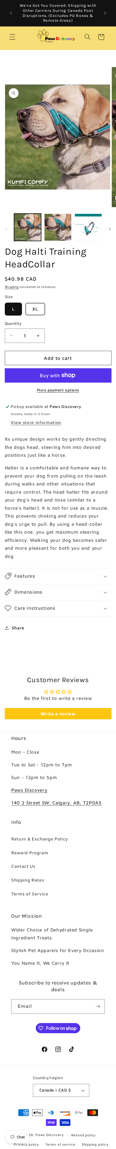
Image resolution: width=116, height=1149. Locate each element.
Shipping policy (95, 1144)
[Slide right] (110, 229)
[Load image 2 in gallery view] (58, 227)
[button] (12, 37)
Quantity (13, 323)
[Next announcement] (105, 13)
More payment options (58, 390)
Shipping (12, 287)
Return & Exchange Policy (39, 838)
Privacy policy (26, 1144)
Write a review (58, 713)
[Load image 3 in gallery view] (88, 227)
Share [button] (18, 627)
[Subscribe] (97, 1006)
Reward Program (29, 852)
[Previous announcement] (11, 13)
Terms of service (60, 1144)
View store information (36, 422)
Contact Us (23, 866)
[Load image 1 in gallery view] (27, 227)
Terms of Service (29, 893)
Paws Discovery (29, 790)
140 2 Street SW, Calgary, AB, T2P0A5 (56, 802)
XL (35, 308)
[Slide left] (6, 229)
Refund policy (83, 1135)
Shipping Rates (27, 879)
